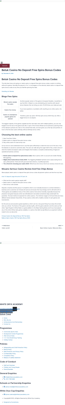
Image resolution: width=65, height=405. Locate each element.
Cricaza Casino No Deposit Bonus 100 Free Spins (16, 216)
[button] (32, 63)
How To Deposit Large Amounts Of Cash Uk (14, 176)
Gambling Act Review (8, 91)
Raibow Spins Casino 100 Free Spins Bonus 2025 (16, 218)
